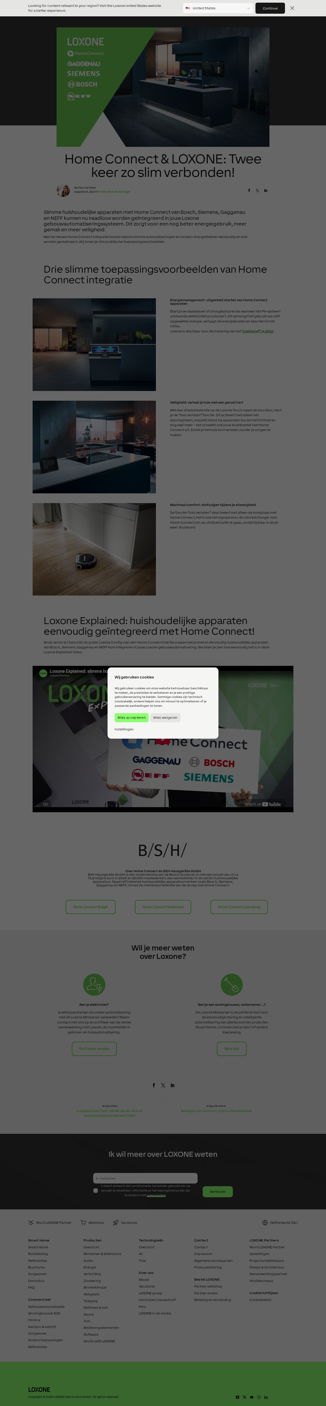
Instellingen (124, 729)
